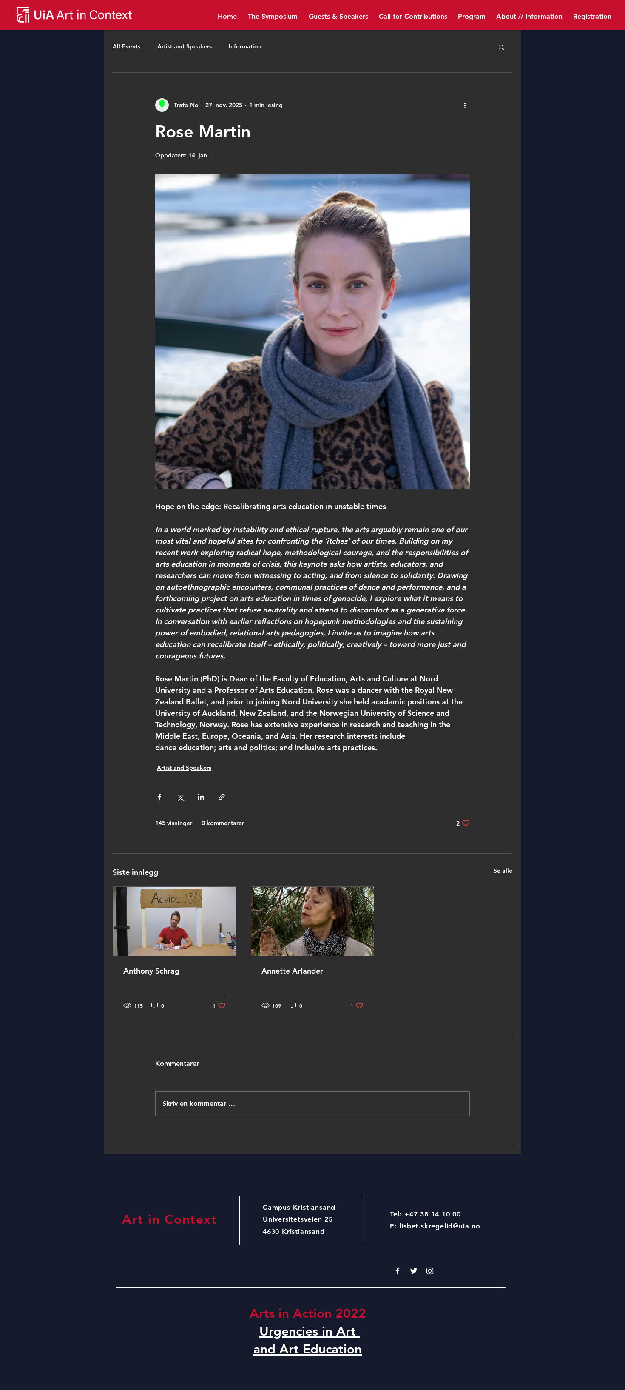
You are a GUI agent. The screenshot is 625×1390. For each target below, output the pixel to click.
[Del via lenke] (222, 797)
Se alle (503, 870)
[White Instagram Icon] (430, 1271)
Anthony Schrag (151, 971)
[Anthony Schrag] (174, 921)
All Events (126, 46)
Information (245, 46)
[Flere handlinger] (465, 105)
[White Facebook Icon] (397, 1271)
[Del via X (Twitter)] (180, 797)
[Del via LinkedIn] (201, 797)
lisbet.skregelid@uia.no (439, 1226)
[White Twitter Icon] (413, 1271)
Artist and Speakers (184, 46)
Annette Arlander (292, 971)
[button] (501, 46)
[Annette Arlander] (312, 921)
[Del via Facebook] (159, 797)
